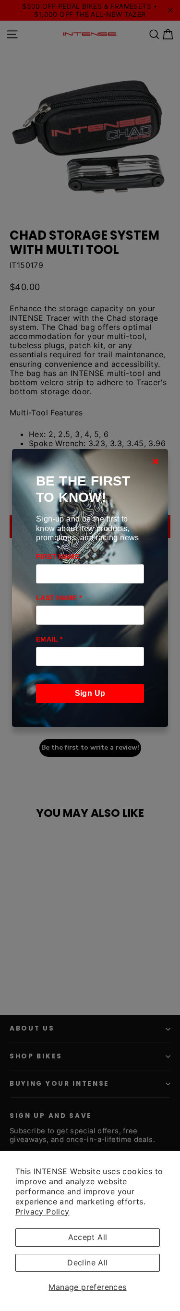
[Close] (155, 461)
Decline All (87, 1262)
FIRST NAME (57, 556)
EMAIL (49, 639)
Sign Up (90, 693)
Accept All (88, 1237)
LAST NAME (59, 598)
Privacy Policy (42, 1211)
